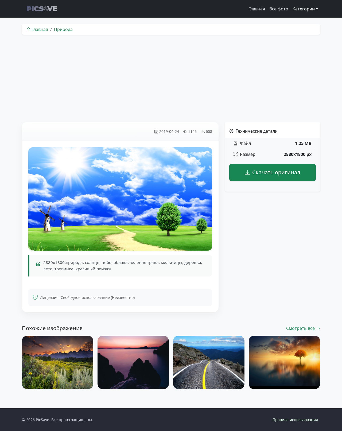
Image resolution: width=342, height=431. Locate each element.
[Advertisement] (171, 78)
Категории (304, 9)
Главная (256, 9)
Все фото (278, 9)
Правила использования (295, 419)
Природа (63, 29)
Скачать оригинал (276, 172)
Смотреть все (301, 328)
